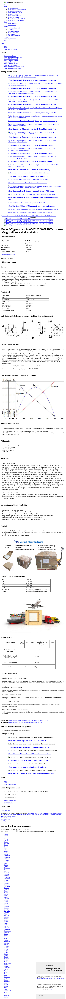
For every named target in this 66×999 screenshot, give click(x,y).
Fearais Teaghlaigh (13, 32)
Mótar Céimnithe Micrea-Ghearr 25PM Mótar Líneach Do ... (29, 754)
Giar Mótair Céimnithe (55, 813)
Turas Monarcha (12, 25)
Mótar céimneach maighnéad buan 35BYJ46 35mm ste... (28, 741)
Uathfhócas (11, 29)
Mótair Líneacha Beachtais (47, 814)
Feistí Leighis (11, 34)
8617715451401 (8, 803)
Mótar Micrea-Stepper (14, 8)
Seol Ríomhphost (5, 819)
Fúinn (5, 22)
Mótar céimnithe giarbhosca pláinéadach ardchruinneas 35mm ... (31, 213)
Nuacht (6, 37)
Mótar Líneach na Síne (33, 814)
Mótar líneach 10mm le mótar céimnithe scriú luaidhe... (27, 767)
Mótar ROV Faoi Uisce (14, 17)
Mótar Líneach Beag (6, 814)
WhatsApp (4, 821)
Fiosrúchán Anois (5, 810)
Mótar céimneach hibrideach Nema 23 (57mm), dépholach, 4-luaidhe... (32, 88)
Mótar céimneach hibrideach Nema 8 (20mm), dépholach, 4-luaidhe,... (32, 121)
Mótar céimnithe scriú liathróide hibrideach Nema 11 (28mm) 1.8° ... (32, 161)
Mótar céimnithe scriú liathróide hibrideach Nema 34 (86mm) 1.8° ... (32, 129)
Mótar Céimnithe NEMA (14, 15)
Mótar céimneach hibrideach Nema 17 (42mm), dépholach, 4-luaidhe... (32, 96)
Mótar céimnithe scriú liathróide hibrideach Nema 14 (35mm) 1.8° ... (32, 153)
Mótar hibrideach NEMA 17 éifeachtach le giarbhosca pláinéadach (31, 206)
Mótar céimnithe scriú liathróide (16, 20)
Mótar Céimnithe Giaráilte (15, 12)
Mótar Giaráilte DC (13, 14)
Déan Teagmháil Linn (10, 38)
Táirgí (5, 6)
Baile (5, 5)
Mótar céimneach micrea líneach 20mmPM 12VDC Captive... (29, 747)
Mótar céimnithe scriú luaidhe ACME (18, 19)
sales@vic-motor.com (10, 800)
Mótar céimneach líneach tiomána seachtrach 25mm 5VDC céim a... (31, 191)
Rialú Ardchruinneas (13, 31)
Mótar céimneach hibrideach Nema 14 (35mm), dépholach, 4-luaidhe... (32, 104)
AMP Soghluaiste (44, 813)
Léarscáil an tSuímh (33, 813)
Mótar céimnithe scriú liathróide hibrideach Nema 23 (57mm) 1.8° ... (32, 137)
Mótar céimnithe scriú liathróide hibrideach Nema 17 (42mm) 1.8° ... (32, 145)
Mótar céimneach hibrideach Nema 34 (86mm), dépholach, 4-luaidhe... (32, 80)
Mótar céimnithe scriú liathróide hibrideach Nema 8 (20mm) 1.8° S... (32, 170)
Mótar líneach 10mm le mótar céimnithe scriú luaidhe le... (28, 176)
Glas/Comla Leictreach (14, 28)
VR (5, 40)
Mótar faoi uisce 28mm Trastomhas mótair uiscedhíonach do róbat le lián (28, 720)
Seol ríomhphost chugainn (8, 254)
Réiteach (6, 26)
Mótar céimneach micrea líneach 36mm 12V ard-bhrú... (27, 183)
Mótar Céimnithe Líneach (14, 11)
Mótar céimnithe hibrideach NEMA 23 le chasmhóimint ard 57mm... (32, 774)
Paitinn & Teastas (12, 23)
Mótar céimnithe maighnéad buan (17, 9)
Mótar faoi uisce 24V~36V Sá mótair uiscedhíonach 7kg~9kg (25, 722)
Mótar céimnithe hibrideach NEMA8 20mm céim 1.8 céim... (29, 760)
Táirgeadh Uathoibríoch (14, 35)
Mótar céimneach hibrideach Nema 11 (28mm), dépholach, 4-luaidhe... (32, 113)
